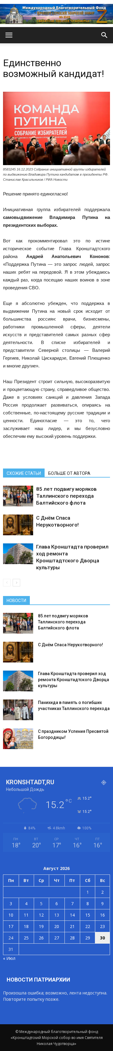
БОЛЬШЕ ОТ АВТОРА (69, 473)
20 (56, 926)
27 (56, 938)
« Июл (9, 958)
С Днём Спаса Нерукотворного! (70, 644)
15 (87, 915)
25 (26, 938)
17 (10, 926)
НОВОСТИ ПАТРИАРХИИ (38, 979)
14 (72, 915)
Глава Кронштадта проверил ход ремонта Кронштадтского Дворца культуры (73, 679)
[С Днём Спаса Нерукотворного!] (18, 525)
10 (10, 915)
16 (102, 915)
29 (87, 938)
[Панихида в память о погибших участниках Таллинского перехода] (18, 709)
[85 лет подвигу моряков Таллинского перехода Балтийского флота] (18, 496)
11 (26, 915)
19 (41, 926)
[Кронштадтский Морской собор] (56, 14)
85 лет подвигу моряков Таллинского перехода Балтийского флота (66, 496)
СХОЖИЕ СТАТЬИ (24, 473)
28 (72, 938)
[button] (104, 35)
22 (87, 926)
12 (41, 915)
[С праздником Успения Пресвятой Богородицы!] (18, 738)
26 (41, 938)
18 (26, 926)
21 (72, 926)
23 (102, 926)
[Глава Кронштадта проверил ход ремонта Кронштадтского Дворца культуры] (18, 553)
